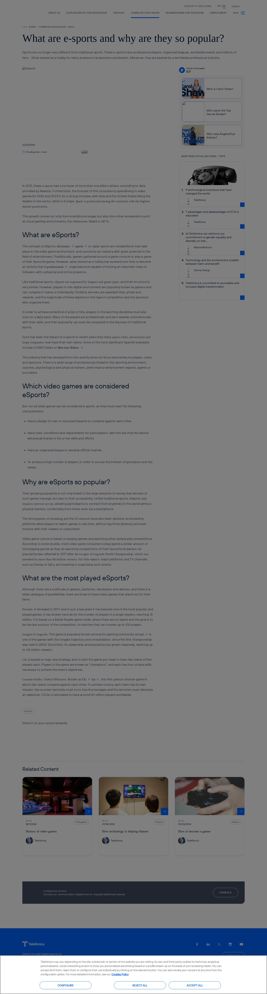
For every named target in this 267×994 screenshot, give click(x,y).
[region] (133, 974)
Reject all (140, 985)
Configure (66, 985)
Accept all (195, 985)
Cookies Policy (120, 974)
